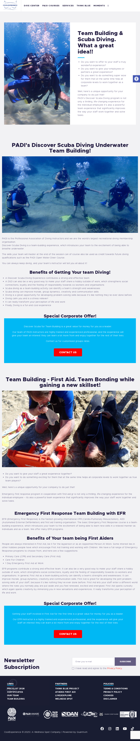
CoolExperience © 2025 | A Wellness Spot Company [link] (32, 732)
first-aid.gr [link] (68, 494)
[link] (136, 78)
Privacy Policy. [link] (114, 668)
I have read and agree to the (98, 668)
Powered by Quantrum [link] (75, 732)
